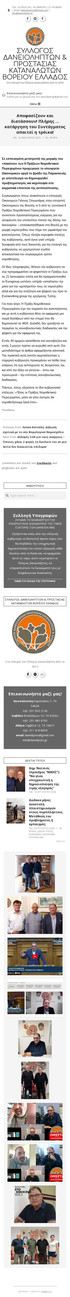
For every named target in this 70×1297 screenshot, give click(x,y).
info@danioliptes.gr (22, 13)
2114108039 (54, 7)
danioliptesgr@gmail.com (34, 10)
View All (60, 841)
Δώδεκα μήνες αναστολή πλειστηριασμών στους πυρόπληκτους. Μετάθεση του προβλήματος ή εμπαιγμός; (46, 812)
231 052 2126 (38, 711)
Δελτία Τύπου (45, 831)
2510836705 (39, 7)
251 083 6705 (38, 720)
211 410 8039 (38, 730)
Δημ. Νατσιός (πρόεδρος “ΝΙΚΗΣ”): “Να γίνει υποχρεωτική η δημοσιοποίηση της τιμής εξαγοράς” (44, 778)
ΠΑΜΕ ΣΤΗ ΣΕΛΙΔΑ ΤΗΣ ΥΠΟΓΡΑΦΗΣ (35, 581)
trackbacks (44, 463)
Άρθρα (53, 137)
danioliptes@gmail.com (39, 735)
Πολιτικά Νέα (36, 837)
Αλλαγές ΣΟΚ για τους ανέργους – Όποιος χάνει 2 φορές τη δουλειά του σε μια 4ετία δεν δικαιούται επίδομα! (34, 441)
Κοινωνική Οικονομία (42, 834)
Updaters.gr (46, 1291)
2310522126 (23, 7)
